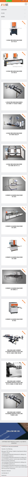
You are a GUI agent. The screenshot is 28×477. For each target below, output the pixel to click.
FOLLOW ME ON (13, 431)
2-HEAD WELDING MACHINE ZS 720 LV (14, 72)
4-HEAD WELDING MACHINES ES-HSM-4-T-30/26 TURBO (14, 103)
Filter (2, 13)
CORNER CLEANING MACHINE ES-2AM (14, 258)
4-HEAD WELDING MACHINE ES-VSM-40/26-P (14, 134)
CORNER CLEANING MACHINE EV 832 (14, 320)
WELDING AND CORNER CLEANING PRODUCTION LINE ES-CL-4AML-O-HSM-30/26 (14, 383)
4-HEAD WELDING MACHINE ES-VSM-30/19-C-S (14, 165)
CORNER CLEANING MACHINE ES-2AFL (14, 227)
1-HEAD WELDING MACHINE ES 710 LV (14, 41)
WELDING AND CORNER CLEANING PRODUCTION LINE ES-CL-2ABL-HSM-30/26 (14, 352)
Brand (3, 16)
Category (4, 9)
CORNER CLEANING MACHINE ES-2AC (14, 196)
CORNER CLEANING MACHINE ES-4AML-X (14, 289)
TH (23, 0)
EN (26, 0)
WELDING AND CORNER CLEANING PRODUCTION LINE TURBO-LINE (14, 414)
